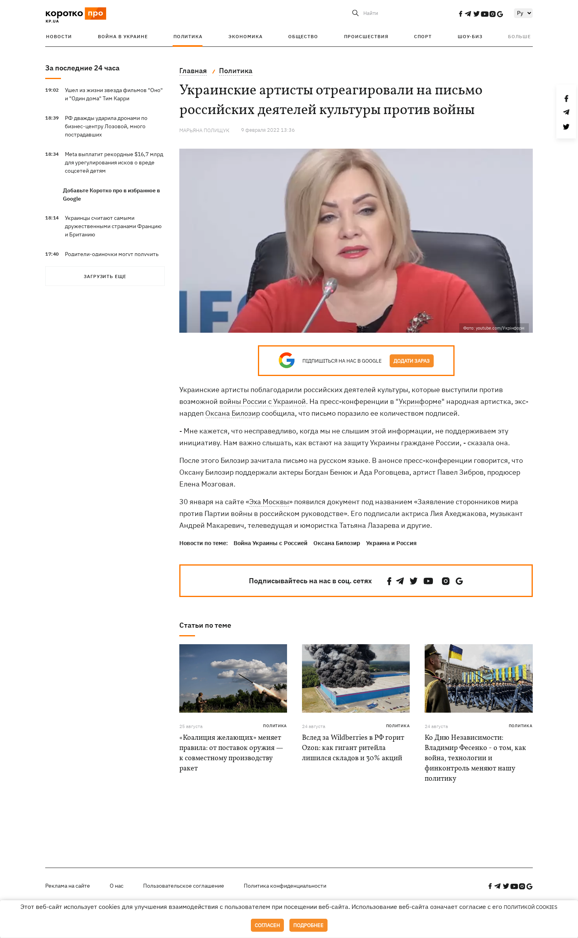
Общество (303, 36)
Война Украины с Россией (270, 543)
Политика (187, 36)
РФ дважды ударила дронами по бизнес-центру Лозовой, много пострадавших (106, 126)
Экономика (245, 36)
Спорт (423, 36)
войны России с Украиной (262, 401)
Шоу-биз (470, 36)
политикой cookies (531, 907)
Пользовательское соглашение (183, 885)
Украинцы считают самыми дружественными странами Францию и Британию (113, 226)
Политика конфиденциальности (285, 885)
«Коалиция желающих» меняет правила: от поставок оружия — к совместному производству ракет (231, 753)
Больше (519, 36)
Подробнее (308, 925)
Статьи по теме (205, 625)
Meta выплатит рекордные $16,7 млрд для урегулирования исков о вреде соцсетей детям (114, 162)
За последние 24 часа (82, 67)
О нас (116, 885)
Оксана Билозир (232, 413)
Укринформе (420, 401)
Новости (59, 36)
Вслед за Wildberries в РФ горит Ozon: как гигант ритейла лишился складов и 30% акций (353, 748)
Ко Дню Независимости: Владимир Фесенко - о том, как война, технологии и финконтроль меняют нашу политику (475, 758)
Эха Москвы (269, 501)
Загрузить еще (105, 276)
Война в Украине (123, 36)
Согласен (267, 925)
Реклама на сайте (67, 885)
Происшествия (366, 36)
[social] (460, 14)
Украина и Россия (391, 543)
